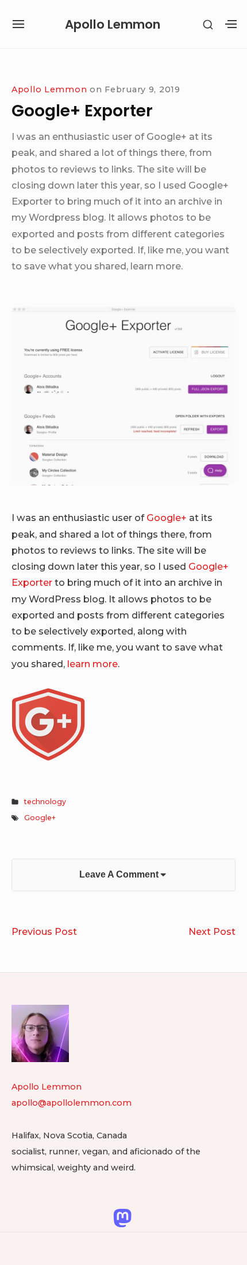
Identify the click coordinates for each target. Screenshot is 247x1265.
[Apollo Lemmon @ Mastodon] (122, 1217)
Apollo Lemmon (112, 24)
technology (45, 801)
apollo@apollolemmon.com (71, 1103)
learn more (92, 663)
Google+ (166, 517)
